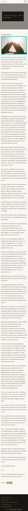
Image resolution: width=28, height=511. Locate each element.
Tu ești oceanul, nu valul (6, 504)
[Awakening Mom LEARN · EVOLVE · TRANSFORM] (5, 2)
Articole (9, 482)
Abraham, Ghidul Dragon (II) (7, 497)
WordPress (19, 509)
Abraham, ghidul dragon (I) (6, 506)
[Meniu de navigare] (25, 2)
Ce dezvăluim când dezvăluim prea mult (9, 502)
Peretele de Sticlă (5, 500)
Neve (7, 509)
